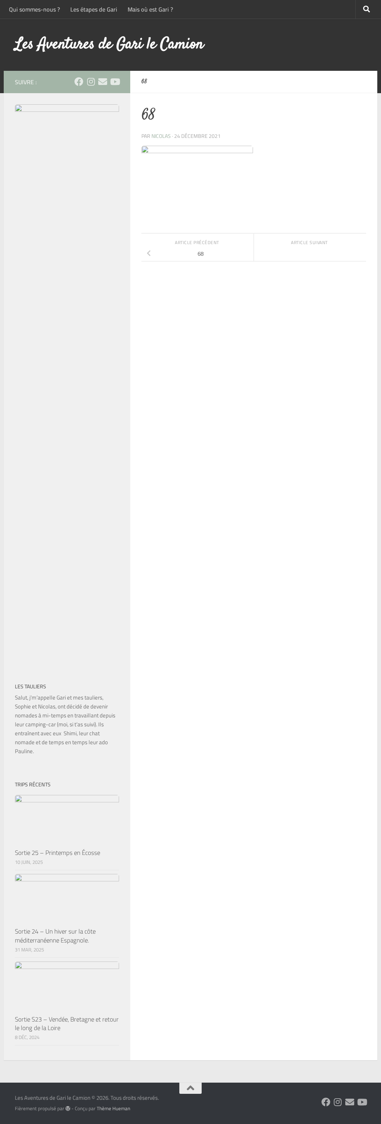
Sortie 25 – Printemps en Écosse (57, 853)
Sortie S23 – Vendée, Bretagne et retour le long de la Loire (67, 1023)
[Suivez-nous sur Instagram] (90, 81)
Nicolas (161, 136)
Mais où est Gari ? (150, 9)
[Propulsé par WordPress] (67, 1108)
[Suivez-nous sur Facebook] (78, 81)
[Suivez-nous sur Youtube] (114, 81)
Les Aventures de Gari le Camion (109, 45)
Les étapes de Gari (93, 9)
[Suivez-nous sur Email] (102, 81)
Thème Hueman (113, 1108)
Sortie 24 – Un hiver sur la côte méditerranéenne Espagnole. (55, 935)
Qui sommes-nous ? (34, 9)
